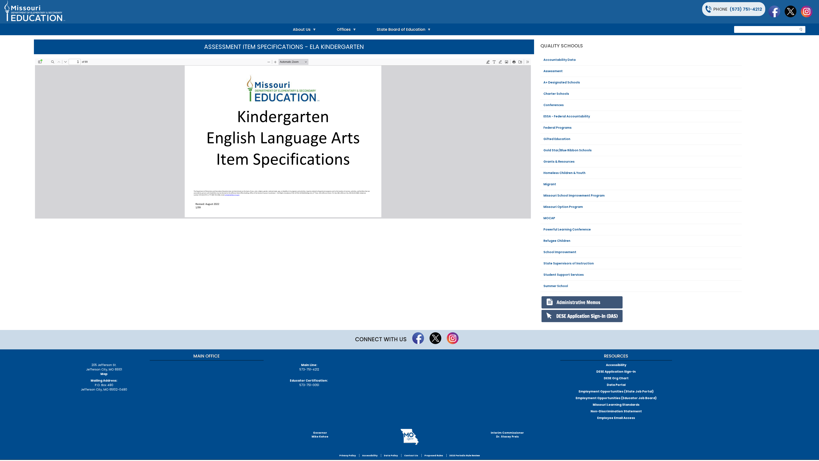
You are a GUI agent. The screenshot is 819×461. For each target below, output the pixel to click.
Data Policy (391, 455)
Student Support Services (563, 275)
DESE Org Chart (616, 378)
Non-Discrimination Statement (616, 411)
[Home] (206, 11)
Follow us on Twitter (792, 11)
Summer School (555, 286)
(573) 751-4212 (746, 9)
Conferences (553, 105)
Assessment (553, 71)
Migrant (549, 184)
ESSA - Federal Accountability (566, 116)
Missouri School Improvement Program (574, 195)
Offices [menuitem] (343, 30)
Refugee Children (556, 241)
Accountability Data (559, 60)
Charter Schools (556, 94)
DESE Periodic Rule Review (464, 455)
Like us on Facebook (776, 11)
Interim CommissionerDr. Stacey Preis (507, 434)
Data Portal (616, 385)
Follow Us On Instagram (809, 11)
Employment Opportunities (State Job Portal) (616, 391)
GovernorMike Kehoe (320, 434)
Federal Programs (557, 127)
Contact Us (411, 455)
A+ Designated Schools (561, 82)
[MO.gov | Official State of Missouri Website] (409, 437)
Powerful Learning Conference (567, 229)
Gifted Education (556, 139)
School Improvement (559, 252)
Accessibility (616, 365)
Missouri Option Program (563, 207)
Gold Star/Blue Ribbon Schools (567, 150)
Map (103, 374)
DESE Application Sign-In (616, 371)
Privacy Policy (347, 455)
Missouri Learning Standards (616, 405)
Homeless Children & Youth (564, 173)
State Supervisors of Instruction (568, 263)
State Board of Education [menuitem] (400, 30)
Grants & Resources (559, 161)
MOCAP (549, 218)
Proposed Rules (433, 455)
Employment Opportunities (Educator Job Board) (616, 398)
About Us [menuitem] (301, 30)
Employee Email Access (616, 418)
